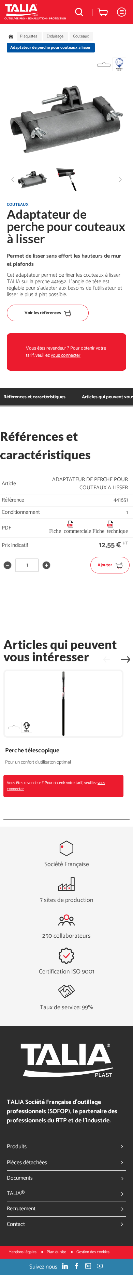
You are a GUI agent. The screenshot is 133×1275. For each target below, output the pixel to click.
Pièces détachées (27, 1162)
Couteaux (81, 36)
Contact (16, 1224)
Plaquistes (28, 36)
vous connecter (65, 355)
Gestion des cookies (92, 1252)
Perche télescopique (32, 750)
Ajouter (105, 565)
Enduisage (55, 36)
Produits (17, 1146)
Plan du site (57, 1252)
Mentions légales (23, 1252)
